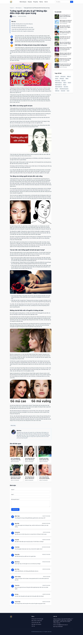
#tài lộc (64, 84)
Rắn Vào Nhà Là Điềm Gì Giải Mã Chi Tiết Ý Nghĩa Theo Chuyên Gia (65, 27)
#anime (56, 88)
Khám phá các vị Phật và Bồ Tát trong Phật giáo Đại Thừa (65, 49)
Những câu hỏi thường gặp (37, 618)
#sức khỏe (66, 86)
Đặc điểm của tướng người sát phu (18, 25)
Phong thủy (35, 1)
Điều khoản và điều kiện (37, 620)
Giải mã (46, 1)
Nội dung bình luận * (15, 499)
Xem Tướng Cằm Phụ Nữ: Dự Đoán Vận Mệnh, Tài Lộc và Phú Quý (44, 478)
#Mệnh (67, 78)
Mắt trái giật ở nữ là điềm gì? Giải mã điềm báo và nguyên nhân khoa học (66, 22)
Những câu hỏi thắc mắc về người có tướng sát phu (22, 31)
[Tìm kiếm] (71, 2)
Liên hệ (33, 626)
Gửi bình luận (15, 509)
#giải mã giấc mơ (58, 84)
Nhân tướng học (23, 1)
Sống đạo (30, 1)
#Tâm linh (57, 76)
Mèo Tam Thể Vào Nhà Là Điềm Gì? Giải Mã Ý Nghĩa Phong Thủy (65, 44)
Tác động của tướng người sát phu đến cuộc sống (22, 27)
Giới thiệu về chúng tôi (36, 624)
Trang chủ (12, 7)
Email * (12, 494)
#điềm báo (57, 90)
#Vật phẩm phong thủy (64, 88)
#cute (68, 90)
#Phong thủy (63, 76)
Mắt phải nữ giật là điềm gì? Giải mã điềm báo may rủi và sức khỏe (66, 54)
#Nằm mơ (69, 76)
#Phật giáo (62, 78)
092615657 (60, 626)
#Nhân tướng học (58, 82)
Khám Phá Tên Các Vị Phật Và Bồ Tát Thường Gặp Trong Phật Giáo (65, 60)
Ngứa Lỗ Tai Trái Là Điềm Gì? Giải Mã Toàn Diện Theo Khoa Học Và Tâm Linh (66, 33)
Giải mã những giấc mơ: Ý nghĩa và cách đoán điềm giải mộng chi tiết (65, 16)
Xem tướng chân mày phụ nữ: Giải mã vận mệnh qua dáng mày (30, 460)
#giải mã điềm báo (58, 86)
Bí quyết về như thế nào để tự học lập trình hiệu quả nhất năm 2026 (65, 65)
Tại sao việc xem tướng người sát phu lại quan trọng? (22, 29)
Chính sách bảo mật (36, 622)
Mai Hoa (19, 430)
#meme (56, 78)
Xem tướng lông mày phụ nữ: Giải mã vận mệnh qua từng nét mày (30, 478)
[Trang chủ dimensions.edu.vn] (11, 2)
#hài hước (63, 80)
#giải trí (64, 82)
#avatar (69, 82)
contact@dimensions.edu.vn (62, 624)
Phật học (41, 1)
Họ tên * (12, 489)
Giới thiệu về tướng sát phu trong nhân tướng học (22, 23)
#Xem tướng (13, 425)
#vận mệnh (63, 90)
